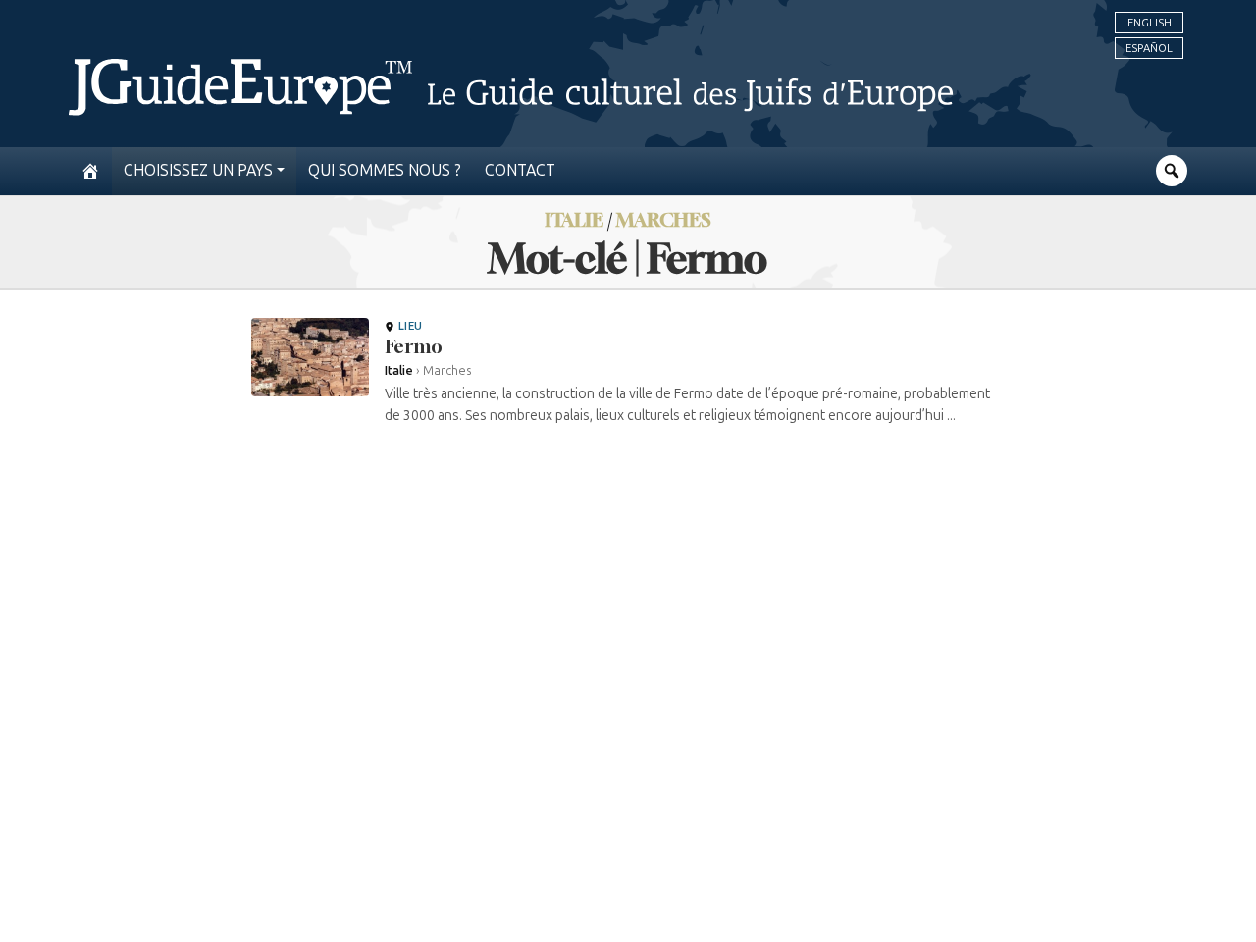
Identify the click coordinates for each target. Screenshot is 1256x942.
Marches (663, 219)
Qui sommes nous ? (384, 170)
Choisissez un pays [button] (198, 170)
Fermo (414, 346)
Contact (520, 170)
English (1149, 22)
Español (1149, 48)
